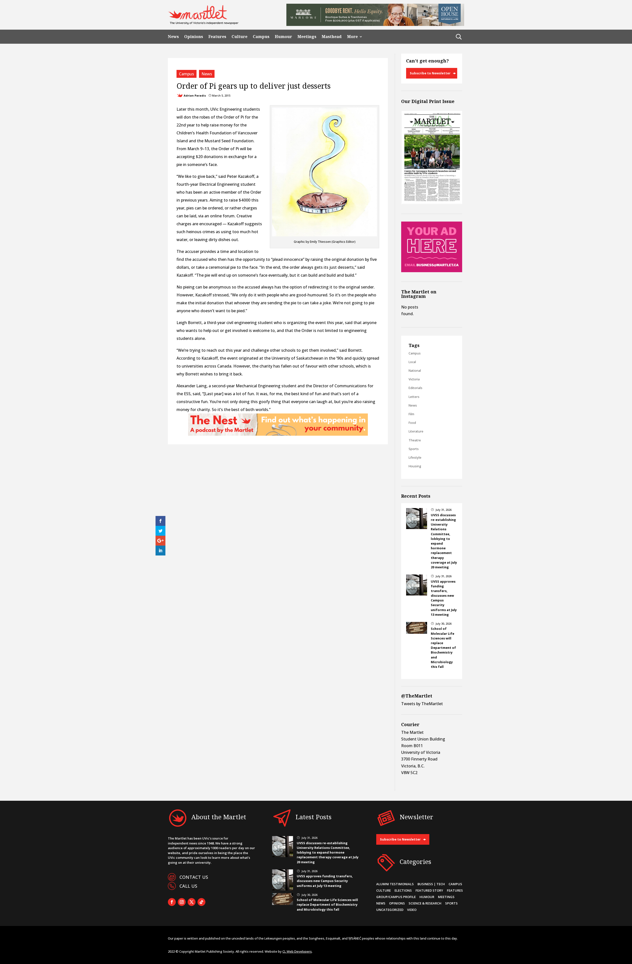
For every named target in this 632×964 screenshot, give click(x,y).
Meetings (306, 36)
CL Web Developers (297, 951)
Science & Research (425, 903)
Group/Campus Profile (396, 897)
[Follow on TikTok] (201, 902)
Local (412, 362)
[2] (278, 434)
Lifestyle (415, 457)
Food (412, 422)
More (352, 36)
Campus (261, 36)
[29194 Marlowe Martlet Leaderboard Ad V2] (375, 24)
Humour (283, 36)
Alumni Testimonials (395, 884)
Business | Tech (431, 884)
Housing (415, 466)
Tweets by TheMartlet (422, 703)
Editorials (415, 388)
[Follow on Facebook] (172, 902)
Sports (414, 449)
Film (411, 414)
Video (411, 909)
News (173, 36)
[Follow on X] (192, 902)
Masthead (332, 36)
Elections (403, 890)
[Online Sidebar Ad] (431, 270)
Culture (239, 36)
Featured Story (429, 890)
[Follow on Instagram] (182, 902)
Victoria (414, 379)
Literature (416, 431)
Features (217, 36)
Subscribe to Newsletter (430, 73)
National (415, 370)
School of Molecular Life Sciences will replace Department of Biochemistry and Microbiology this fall (443, 647)
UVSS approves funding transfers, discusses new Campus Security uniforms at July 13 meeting (325, 881)
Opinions (193, 36)
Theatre (415, 440)
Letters (414, 396)
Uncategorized (389, 909)
